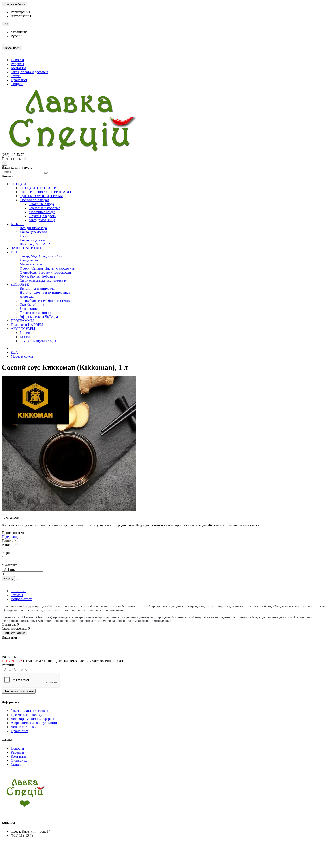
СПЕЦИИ (18, 184)
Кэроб (24, 236)
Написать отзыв (14, 633)
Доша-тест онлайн (25, 727)
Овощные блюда (41, 204)
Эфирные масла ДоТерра (39, 317)
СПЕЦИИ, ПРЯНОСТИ (38, 188)
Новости (17, 60)
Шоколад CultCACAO (36, 244)
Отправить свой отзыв (19, 691)
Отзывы (17, 595)
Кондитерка (29, 260)
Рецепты (17, 64)
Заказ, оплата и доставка (29, 72)
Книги (25, 337)
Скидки (17, 84)
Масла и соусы (31, 264)
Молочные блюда (42, 212)
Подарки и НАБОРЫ (27, 325)
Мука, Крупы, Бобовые (37, 276)
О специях (19, 760)
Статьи (16, 76)
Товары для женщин (35, 312)
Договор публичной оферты (32, 719)
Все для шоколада (33, 228)
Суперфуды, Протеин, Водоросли (45, 272)
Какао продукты (32, 240)
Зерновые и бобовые (44, 208)
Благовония (29, 308)
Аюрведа (27, 296)
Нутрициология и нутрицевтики (45, 292)
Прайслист (19, 80)
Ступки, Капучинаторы (38, 341)
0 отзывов (11, 517)
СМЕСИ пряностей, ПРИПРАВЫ (45, 192)
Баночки (26, 333)
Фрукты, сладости (42, 216)
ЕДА (14, 252)
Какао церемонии (33, 232)
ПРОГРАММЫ (22, 321)
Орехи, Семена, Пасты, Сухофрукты (47, 268)
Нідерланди (11, 537)
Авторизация (21, 16)
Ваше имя (9, 637)
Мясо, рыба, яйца (42, 220)
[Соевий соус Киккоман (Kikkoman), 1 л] (69, 509)
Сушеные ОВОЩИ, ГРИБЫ (41, 196)
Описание (18, 591)
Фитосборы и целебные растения (45, 300)
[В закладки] (3, 514)
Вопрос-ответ (21, 599)
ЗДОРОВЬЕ (20, 284)
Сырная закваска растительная (43, 280)
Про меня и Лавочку (26, 715)
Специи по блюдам (34, 200)
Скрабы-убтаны (32, 304)
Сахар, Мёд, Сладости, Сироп (42, 256)
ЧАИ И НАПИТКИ (26, 248)
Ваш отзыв (10, 657)
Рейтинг (8, 665)
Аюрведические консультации (34, 723)
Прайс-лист (19, 731)
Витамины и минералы (37, 288)
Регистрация (20, 12)
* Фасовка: (10, 565)
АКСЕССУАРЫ (23, 329)
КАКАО (17, 224)
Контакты (18, 68)
